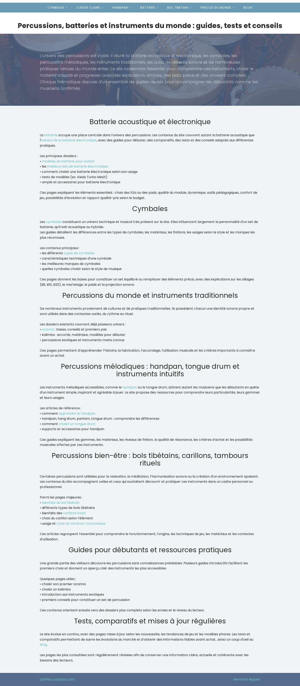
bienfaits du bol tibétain (61, 502)
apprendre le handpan (77, 413)
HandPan (120, 7)
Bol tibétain (177, 7)
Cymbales (56, 7)
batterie (50, 135)
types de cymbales (79, 253)
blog (43, 644)
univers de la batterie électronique (69, 140)
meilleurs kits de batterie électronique (77, 166)
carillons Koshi (74, 513)
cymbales (54, 221)
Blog (248, 7)
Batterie (147, 7)
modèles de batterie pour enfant (68, 161)
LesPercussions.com (57, 679)
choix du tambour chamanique (81, 523)
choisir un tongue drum (77, 424)
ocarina (48, 329)
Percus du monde (216, 7)
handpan (129, 387)
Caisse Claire (88, 7)
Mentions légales (246, 679)
